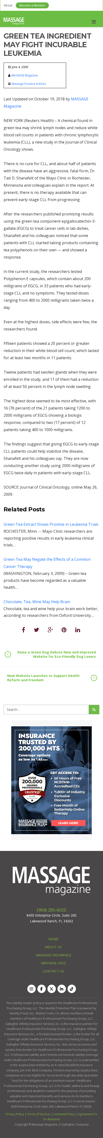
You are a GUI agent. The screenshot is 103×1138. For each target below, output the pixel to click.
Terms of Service (38, 1114)
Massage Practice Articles (29, 84)
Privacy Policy (15, 1114)
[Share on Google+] (50, 629)
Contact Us (53, 971)
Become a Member (32, 5)
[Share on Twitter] (36, 629)
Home (53, 939)
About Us (53, 947)
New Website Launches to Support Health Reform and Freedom (43, 677)
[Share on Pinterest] (64, 629)
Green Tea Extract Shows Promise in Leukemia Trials (51, 524)
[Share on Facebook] (23, 629)
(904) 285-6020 (51, 910)
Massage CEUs (53, 963)
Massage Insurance (53, 955)
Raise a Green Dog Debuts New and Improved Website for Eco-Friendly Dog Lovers (56, 654)
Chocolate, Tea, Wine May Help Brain (37, 601)
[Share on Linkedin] (78, 629)
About (8, 5)
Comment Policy (64, 1114)
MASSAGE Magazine (24, 75)
